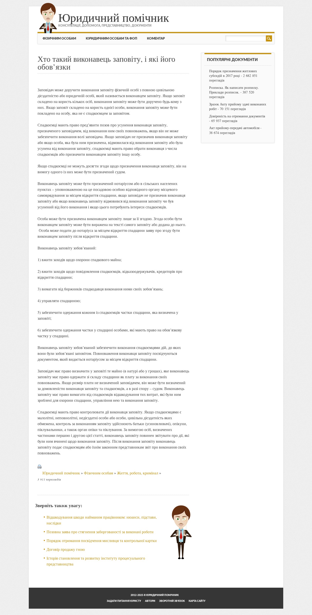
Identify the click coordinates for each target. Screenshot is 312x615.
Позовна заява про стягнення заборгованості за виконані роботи (100, 531)
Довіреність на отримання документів (237, 116)
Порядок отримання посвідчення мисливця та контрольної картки (102, 540)
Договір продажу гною (66, 549)
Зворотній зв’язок (172, 601)
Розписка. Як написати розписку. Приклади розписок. (234, 89)
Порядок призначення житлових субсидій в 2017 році (233, 73)
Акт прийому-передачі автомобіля (234, 127)
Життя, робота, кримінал (137, 472)
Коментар (156, 38)
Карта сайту (197, 601)
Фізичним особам (59, 38)
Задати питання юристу (124, 601)
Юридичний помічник (113, 17)
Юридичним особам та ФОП (111, 38)
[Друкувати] (39, 472)
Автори (150, 601)
